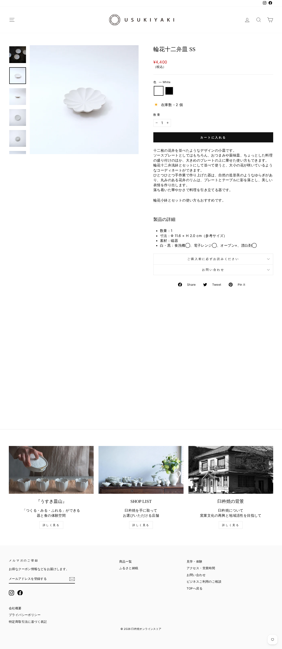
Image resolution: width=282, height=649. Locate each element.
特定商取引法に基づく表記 (28, 621)
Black (169, 90)
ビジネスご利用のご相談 (204, 581)
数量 (157, 114)
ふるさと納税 (128, 568)
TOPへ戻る (194, 588)
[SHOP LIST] (140, 470)
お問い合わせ (213, 269)
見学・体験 (194, 561)
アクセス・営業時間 (201, 568)
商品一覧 (125, 561)
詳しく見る (51, 525)
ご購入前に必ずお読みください (213, 259)
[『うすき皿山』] (51, 470)
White (158, 90)
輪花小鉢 (160, 200)
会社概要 (15, 608)
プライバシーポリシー (25, 615)
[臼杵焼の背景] (230, 470)
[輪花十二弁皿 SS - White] (37, 403)
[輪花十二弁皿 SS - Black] (43, 403)
